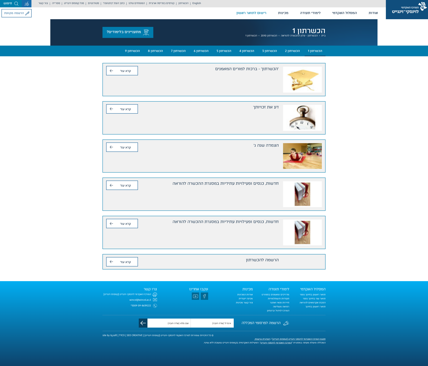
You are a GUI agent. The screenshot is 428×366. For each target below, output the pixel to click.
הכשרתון (183, 3)
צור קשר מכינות (244, 302)
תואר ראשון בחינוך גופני (313, 294)
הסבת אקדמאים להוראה (313, 302)
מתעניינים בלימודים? (124, 32)
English (196, 3)
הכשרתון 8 (155, 51)
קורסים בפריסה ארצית (161, 3)
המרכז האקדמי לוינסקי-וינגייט (276, 342)
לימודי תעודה (310, 13)
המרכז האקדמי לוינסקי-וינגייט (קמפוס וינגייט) (127, 294)
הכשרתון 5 (224, 51)
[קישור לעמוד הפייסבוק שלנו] (204, 296)
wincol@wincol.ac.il (140, 300)
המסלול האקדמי (344, 13)
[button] (11, 3)
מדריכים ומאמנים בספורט (275, 294)
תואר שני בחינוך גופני (314, 298)
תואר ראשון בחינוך (315, 306)
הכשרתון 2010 (269, 35)
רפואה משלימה (281, 306)
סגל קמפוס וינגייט (74, 3)
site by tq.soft (109, 335)
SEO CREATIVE (134, 335)
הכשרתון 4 (246, 51)
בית (323, 35)
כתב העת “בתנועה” (114, 3)
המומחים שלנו (137, 3)
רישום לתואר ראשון (251, 13)
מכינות (283, 13)
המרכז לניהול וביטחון (278, 310)
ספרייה (56, 3)
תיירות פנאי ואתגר (279, 302)
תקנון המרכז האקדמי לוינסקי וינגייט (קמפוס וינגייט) (299, 339)
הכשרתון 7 (178, 51)
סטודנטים (93, 3)
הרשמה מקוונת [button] (14, 13)
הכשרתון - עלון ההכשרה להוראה (299, 35)
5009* (134, 305)
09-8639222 (144, 305)
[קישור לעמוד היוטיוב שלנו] (195, 296)
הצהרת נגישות (262, 339)
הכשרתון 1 (251, 35)
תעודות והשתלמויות (278, 298)
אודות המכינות (245, 294)
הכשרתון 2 (292, 51)
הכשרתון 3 (269, 51)
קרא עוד (125, 70)
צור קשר (43, 3)
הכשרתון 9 (132, 51)
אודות (373, 13)
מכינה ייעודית (246, 298)
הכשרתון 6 (201, 51)
